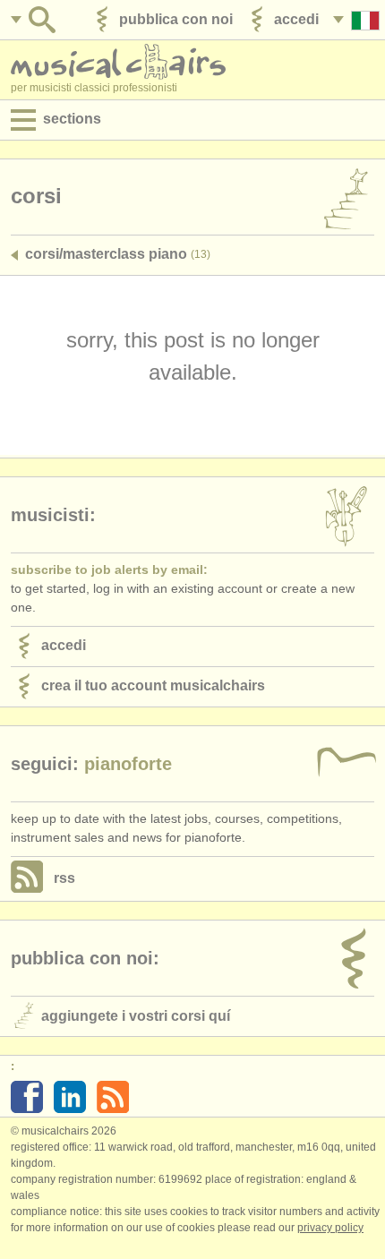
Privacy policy (330, 1227)
